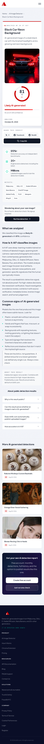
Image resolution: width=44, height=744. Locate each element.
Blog (3, 669)
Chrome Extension (9, 648)
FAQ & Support (7, 674)
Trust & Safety (7, 695)
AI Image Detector (16, 14)
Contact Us (6, 679)
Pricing (4, 653)
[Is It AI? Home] (4, 3)
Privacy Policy (7, 711)
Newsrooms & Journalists (11, 690)
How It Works (6, 643)
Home (4, 14)
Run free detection (21, 219)
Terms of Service (8, 716)
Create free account (22, 580)
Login (4, 725)
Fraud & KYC (6, 700)
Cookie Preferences (9, 720)
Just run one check (22, 587)
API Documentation (9, 664)
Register (5, 730)
